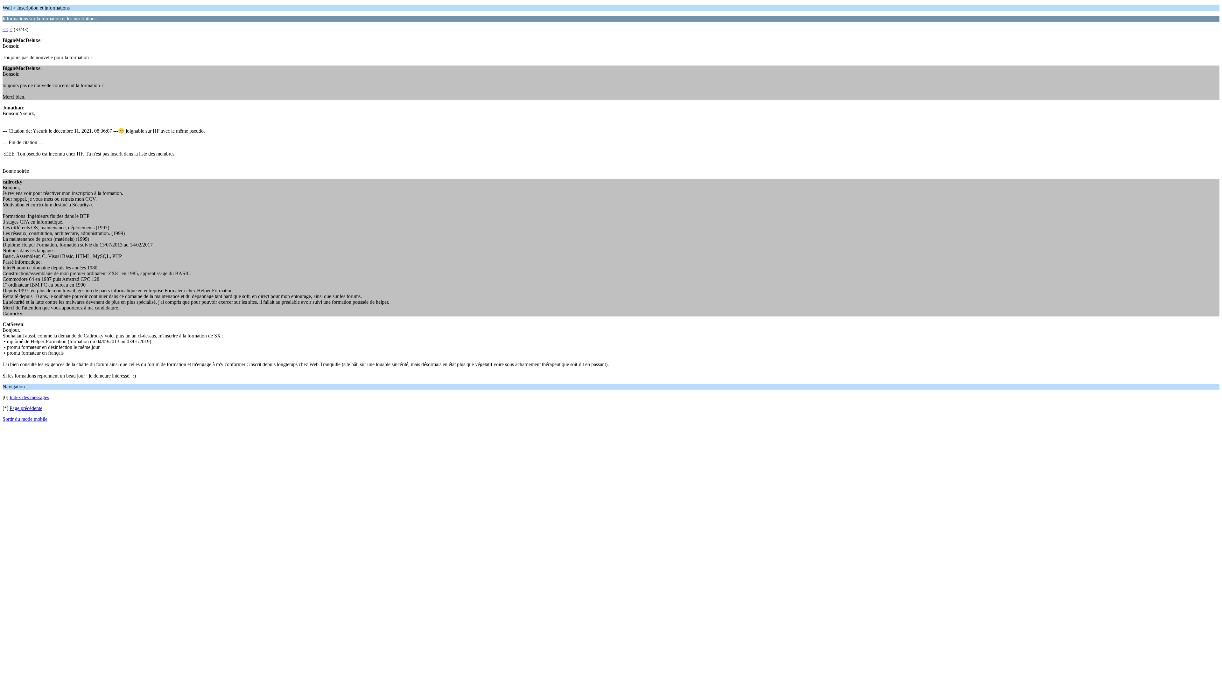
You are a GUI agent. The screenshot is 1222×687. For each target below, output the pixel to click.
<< (5, 29)
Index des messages (29, 397)
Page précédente (26, 408)
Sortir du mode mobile (25, 419)
